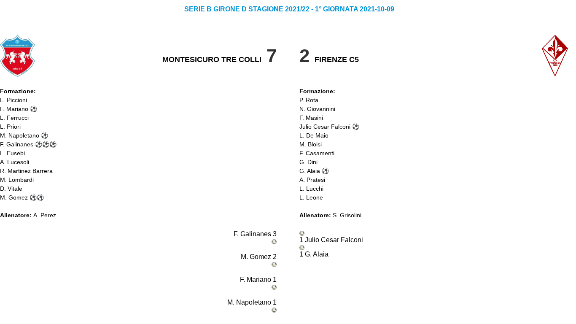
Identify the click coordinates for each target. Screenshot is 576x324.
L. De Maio (313, 135)
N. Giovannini (317, 108)
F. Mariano (14, 108)
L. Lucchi (311, 188)
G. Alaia (309, 170)
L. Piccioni (13, 100)
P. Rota (308, 100)
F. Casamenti (316, 153)
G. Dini (308, 162)
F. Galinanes (16, 144)
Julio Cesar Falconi (324, 126)
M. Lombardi (17, 179)
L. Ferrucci (14, 117)
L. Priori (10, 126)
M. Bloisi (310, 144)
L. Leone (311, 197)
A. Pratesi (312, 179)
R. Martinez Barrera (26, 170)
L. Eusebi (12, 153)
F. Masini (311, 117)
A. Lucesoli (14, 162)
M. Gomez (14, 197)
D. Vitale (11, 188)
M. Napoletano (19, 135)
